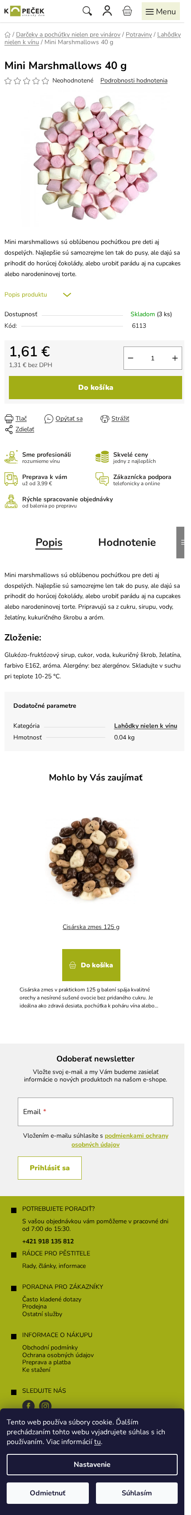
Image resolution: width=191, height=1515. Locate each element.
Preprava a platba (46, 1362)
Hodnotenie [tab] (127, 542)
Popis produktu (25, 294)
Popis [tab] (49, 542)
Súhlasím (137, 1493)
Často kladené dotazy (51, 1300)
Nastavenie (92, 1465)
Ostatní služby (42, 1314)
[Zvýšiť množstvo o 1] (175, 358)
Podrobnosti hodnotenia (133, 80)
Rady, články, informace (54, 1266)
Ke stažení (36, 1370)
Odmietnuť (47, 1493)
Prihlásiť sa (50, 1168)
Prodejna (34, 1307)
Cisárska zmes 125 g (91, 927)
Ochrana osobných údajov (58, 1355)
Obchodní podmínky (50, 1348)
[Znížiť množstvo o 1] (130, 358)
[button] (91, 976)
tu (97, 1442)
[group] (92, 904)
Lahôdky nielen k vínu (145, 726)
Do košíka (95, 387)
